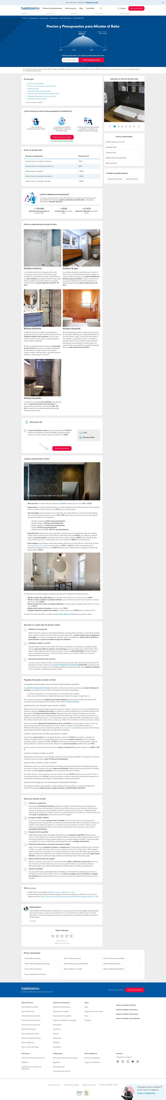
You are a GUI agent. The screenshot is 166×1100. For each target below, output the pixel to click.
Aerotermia (74, 13)
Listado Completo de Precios (126, 1005)
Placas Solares (99, 13)
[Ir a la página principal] (30, 8)
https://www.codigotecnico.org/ (62, 892)
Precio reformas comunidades (113, 958)
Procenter (88, 1020)
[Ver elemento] (115, 126)
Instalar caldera (50, 13)
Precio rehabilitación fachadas (35, 974)
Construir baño (111, 152)
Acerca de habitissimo (92, 1058)
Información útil (33, 89)
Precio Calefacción (28, 1042)
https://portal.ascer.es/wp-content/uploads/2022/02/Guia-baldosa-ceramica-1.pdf (69, 896)
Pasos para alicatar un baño (37, 99)
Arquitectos (57, 1047)
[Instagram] (118, 1062)
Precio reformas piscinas (33, 969)
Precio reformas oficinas (111, 964)
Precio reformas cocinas (72, 958)
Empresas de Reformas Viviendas (64, 1020)
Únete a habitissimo (146, 1093)
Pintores (56, 1034)
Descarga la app (59, 1067)
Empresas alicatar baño (115, 179)
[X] (127, 1062)
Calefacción (25, 13)
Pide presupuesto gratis (91, 60)
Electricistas (57, 1038)
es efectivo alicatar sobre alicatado (38, 688)
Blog (81, 8)
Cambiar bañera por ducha (115, 142)
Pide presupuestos (136, 8)
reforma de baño (73, 702)
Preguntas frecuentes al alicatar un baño (42, 96)
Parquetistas (57, 1025)
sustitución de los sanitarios (39, 545)
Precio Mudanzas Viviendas (31, 1016)
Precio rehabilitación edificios (113, 969)
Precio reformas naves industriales (76, 964)
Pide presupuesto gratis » (135, 85)
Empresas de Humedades (62, 1016)
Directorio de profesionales (52, 8)
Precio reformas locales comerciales (37, 964)
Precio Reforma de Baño (30, 1007)
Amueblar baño (111, 147)
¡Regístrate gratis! (92, 2)
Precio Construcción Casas (31, 1020)
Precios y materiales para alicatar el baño (42, 86)
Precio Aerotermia (28, 1011)
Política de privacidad (71, 1085)
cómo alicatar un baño (67, 614)
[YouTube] (132, 1062)
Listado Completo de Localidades (128, 1018)
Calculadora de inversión (62, 1071)
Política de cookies (89, 1085)
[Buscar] (101, 8)
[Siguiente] (139, 126)
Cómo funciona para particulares (33, 1058)
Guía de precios (70, 8)
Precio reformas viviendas (73, 969)
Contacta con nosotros (124, 1057)
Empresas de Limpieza (61, 1011)
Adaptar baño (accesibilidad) (116, 158)
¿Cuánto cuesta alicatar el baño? (39, 91)
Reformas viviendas (125, 13)
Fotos (86, 1016)
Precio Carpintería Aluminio (31, 1038)
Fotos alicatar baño (132, 179)
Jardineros (57, 1029)
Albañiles (56, 1042)
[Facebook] (122, 1062)
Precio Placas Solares (29, 1029)
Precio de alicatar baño (36, 83)
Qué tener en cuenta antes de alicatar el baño (43, 94)
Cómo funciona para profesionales (65, 1058)
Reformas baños (111, 163)
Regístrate (25, 1062)
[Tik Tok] (137, 1062)
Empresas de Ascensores (61, 1007)
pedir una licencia (66, 728)
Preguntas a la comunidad (94, 1011)
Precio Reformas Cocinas (30, 1034)
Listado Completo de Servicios (126, 1010)
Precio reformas (54, 18)
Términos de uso (54, 1085)
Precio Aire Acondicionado (31, 1025)
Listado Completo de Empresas (127, 1014)
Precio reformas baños (65, 18)
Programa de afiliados (92, 1062)
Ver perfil (32, 921)
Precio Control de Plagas (30, 1047)
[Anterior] (110, 126)
